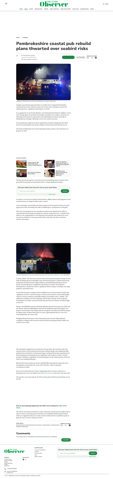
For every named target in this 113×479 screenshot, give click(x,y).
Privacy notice (52, 194)
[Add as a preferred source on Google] (80, 57)
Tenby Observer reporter (29, 55)
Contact (37, 451)
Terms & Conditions (40, 450)
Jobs (36, 455)
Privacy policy (38, 453)
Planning (25, 37)
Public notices (38, 456)
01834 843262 (13, 468)
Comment (66, 440)
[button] (6, 4)
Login (106, 4)
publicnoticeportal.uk (47, 373)
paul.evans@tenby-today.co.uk (12, 472)
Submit (65, 191)
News (17, 37)
